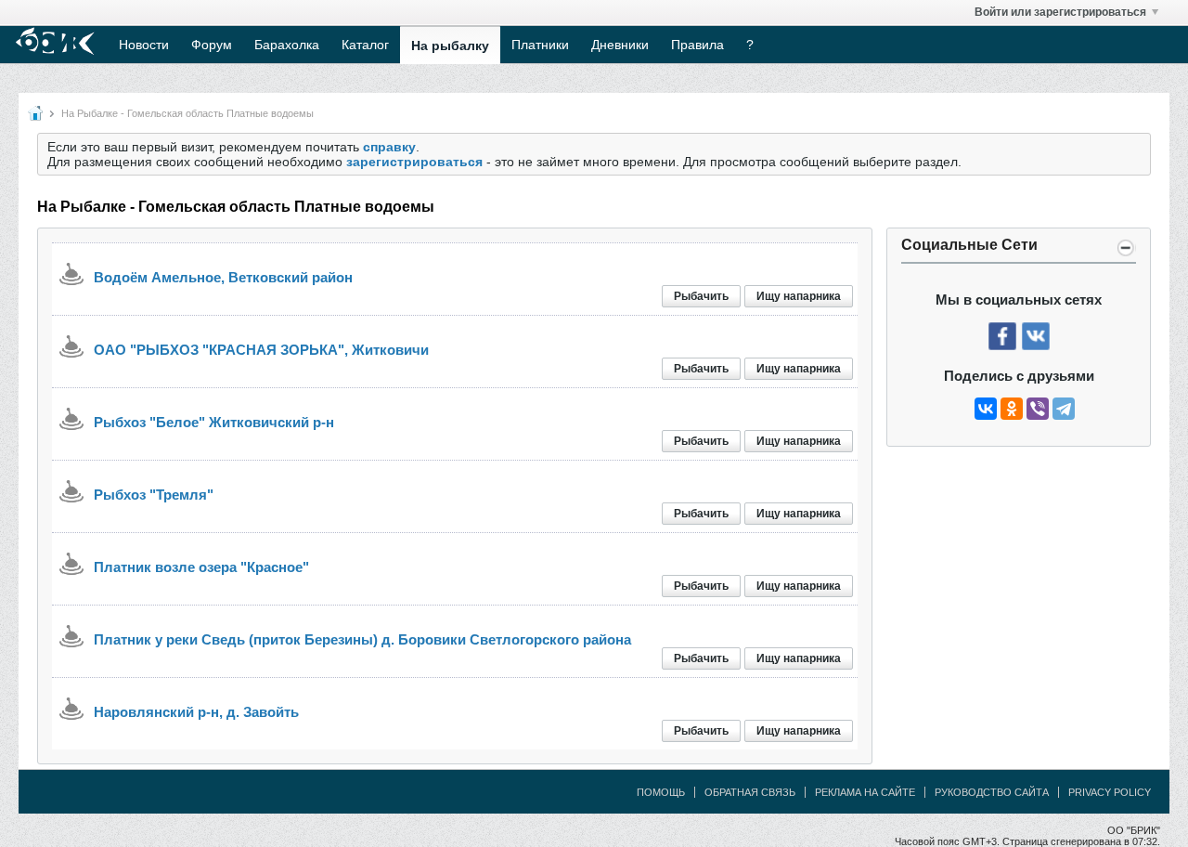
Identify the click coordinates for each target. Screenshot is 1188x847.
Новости (144, 44)
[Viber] (1038, 408)
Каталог (365, 44)
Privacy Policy (1109, 792)
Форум (211, 44)
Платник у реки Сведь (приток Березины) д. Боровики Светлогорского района (362, 639)
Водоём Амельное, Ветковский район (223, 277)
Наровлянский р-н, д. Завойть (196, 712)
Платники (540, 44)
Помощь (661, 792)
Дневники (620, 44)
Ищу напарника (798, 296)
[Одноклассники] (1012, 408)
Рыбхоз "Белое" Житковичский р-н (214, 422)
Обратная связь (749, 792)
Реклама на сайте (865, 792)
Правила (697, 44)
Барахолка (286, 44)
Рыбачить (701, 296)
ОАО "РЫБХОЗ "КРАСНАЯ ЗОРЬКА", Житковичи (261, 350)
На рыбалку (450, 45)
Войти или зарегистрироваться (1060, 12)
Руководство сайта (992, 792)
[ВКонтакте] (986, 408)
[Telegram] (1063, 408)
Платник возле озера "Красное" (201, 567)
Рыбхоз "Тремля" (153, 494)
